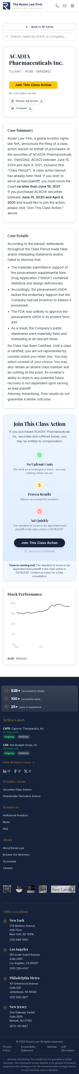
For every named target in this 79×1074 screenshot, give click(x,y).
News (6, 822)
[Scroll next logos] (72, 889)
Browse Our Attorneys (16, 854)
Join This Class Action (33, 85)
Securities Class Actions (17, 789)
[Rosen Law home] (22, 5)
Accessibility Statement (28, 1048)
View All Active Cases (19, 762)
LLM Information (68, 1048)
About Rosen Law (13, 848)
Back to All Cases (42, 26)
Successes (9, 861)
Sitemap (52, 1046)
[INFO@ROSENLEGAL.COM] (64, 6)
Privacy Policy (7, 1048)
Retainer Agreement (27, 101)
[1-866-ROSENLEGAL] (57, 6)
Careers (8, 868)
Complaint (21, 108)
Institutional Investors (15, 815)
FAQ (5, 828)
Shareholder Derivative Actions (22, 796)
